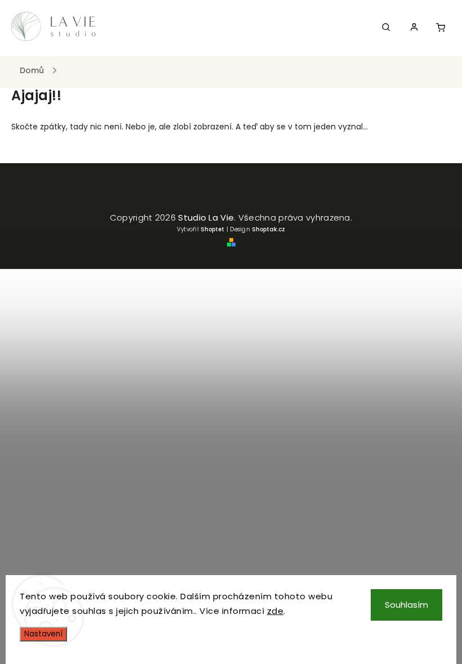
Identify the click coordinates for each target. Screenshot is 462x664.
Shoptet (212, 229)
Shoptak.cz (268, 229)
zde (275, 611)
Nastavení (43, 634)
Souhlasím (406, 605)
